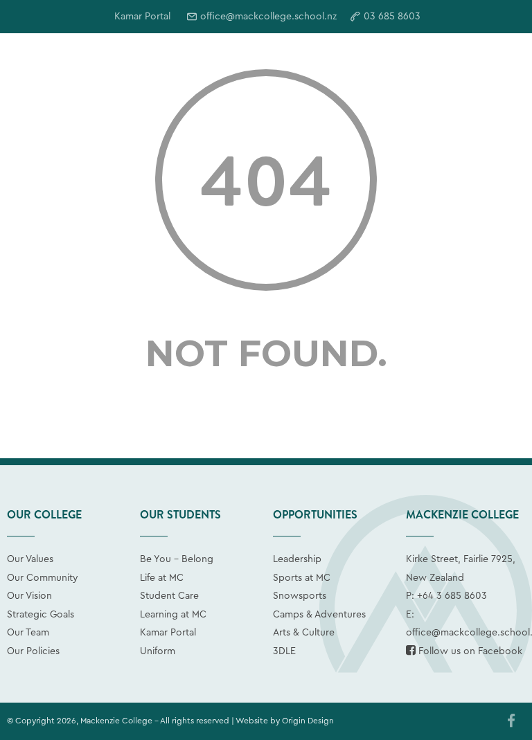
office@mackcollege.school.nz (268, 16)
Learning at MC (173, 615)
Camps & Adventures (319, 615)
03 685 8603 (392, 16)
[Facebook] (511, 722)
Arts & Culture (304, 633)
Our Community (42, 578)
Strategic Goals (40, 615)
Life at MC (162, 578)
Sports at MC (301, 578)
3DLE (284, 651)
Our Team (28, 633)
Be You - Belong (176, 559)
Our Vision (29, 596)
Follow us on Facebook (469, 651)
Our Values (30, 559)
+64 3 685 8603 (452, 596)
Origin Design (308, 720)
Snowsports (299, 596)
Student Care (169, 596)
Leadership (297, 559)
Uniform (157, 651)
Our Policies (33, 651)
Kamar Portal (168, 633)
